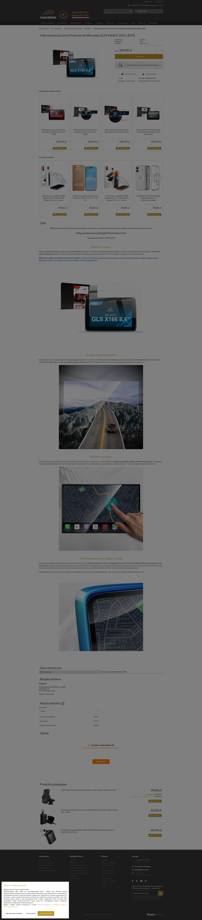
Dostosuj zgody (31, 913)
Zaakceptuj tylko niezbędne (13, 913)
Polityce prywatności (44, 904)
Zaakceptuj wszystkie (45, 913)
